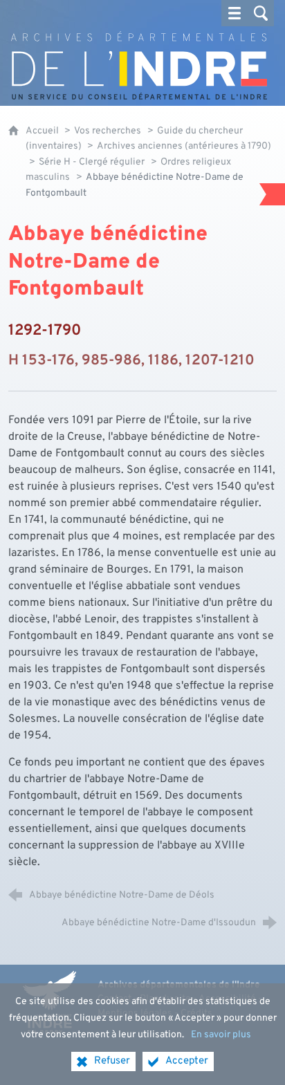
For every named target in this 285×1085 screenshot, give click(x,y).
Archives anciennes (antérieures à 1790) (184, 146)
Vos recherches (107, 131)
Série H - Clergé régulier (92, 162)
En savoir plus (221, 1035)
